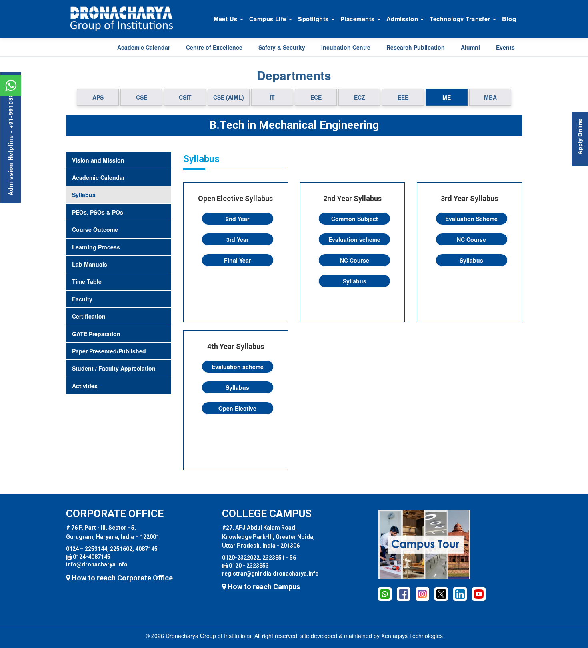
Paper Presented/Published (109, 351)
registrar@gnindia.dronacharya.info (270, 573)
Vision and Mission (98, 160)
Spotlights (314, 18)
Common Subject (354, 219)
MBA (490, 97)
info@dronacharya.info (97, 564)
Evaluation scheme (354, 239)
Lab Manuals (89, 264)
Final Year (237, 260)
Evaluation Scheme (471, 219)
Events (505, 47)
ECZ (359, 97)
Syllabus (84, 195)
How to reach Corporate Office (121, 578)
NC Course (354, 260)
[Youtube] (479, 593)
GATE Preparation (96, 334)
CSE (141, 97)
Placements (358, 18)
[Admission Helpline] (385, 593)
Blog (509, 18)
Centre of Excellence (214, 47)
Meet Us (226, 18)
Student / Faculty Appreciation (114, 368)
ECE (316, 97)
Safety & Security (281, 47)
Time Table (87, 281)
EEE (403, 97)
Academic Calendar (143, 47)
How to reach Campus (263, 586)
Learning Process (96, 247)
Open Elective (237, 408)
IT (272, 97)
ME (446, 97)
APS (98, 97)
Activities (85, 386)
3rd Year (237, 239)
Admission (403, 18)
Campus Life (268, 18)
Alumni (470, 47)
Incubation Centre (345, 47)
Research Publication (415, 47)
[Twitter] (441, 593)
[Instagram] (422, 593)
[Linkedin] (460, 593)
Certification (89, 316)
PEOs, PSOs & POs (97, 212)
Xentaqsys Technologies (412, 636)
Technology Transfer (461, 18)
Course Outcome (95, 229)
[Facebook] (403, 593)
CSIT (185, 97)
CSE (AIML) (228, 97)
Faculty (82, 299)
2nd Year (237, 219)
